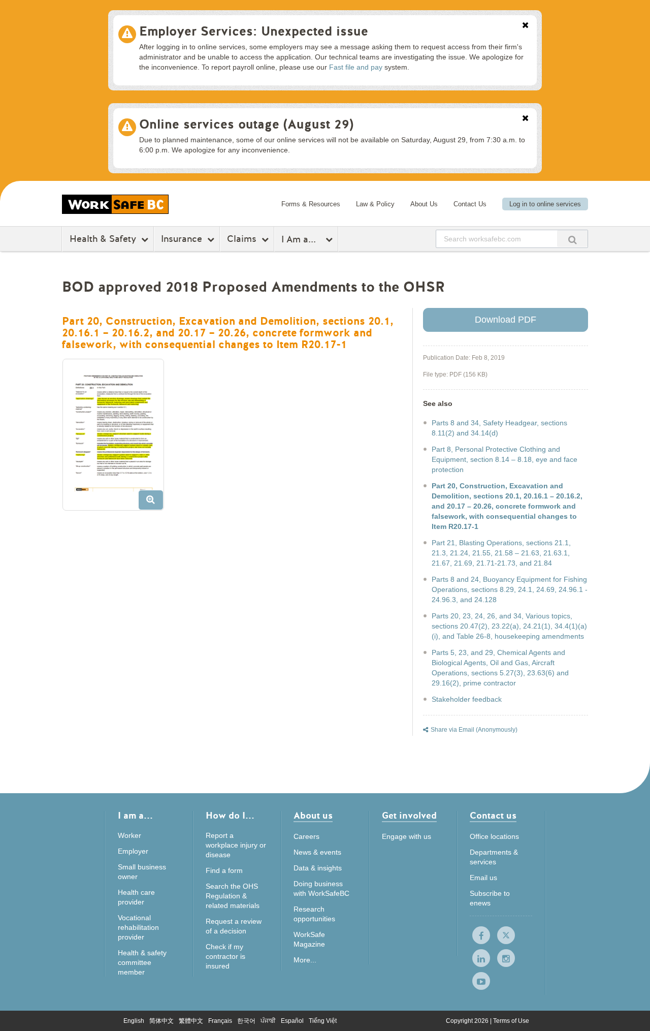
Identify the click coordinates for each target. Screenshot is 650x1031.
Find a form (224, 870)
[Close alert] (525, 26)
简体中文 (161, 1020)
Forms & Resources (310, 204)
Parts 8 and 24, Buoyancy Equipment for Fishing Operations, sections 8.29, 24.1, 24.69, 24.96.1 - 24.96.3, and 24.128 (510, 589)
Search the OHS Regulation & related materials (232, 896)
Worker (129, 835)
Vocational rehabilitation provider (138, 927)
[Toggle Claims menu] (266, 239)
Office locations (494, 836)
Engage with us (406, 836)
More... (305, 960)
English (133, 1020)
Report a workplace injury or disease (236, 845)
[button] (117, 438)
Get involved (409, 816)
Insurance (181, 239)
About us (313, 816)
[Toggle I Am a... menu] (330, 239)
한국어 (246, 1020)
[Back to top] (629, 1012)
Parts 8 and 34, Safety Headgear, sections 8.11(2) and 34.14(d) (499, 428)
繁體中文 (191, 1020)
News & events (317, 852)
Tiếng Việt (323, 1020)
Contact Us (469, 204)
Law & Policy (375, 204)
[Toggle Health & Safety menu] (146, 239)
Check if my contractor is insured (225, 956)
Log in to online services (545, 204)
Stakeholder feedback (467, 699)
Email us (483, 877)
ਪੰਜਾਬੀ (268, 1020)
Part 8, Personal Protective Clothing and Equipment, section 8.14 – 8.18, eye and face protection (504, 459)
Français (220, 1020)
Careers (306, 836)
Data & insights (318, 868)
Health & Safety (103, 239)
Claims (241, 239)
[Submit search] (572, 238)
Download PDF (505, 320)
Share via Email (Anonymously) (474, 729)
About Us (424, 204)
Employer (133, 851)
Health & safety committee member (142, 962)
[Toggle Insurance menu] (212, 239)
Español (292, 1020)
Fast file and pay (355, 67)
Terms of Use (511, 1020)
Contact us (493, 816)
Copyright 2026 (468, 1020)
